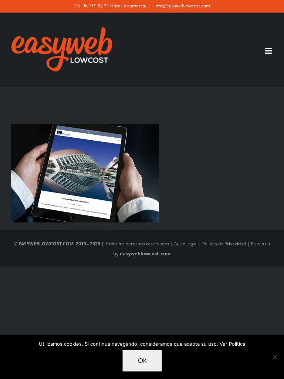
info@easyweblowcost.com (182, 6)
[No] (274, 356)
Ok (142, 360)
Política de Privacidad (224, 244)
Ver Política (231, 344)
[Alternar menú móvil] (269, 51)
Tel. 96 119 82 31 (91, 6)
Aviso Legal (185, 244)
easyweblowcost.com (145, 253)
